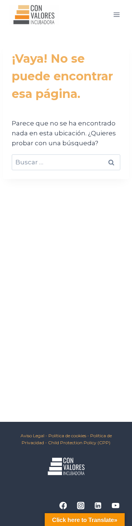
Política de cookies (67, 435)
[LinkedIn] (98, 505)
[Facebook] (62, 505)
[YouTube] (115, 505)
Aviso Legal (32, 435)
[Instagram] (80, 505)
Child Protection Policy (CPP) (79, 442)
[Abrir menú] (116, 14)
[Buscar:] (66, 162)
